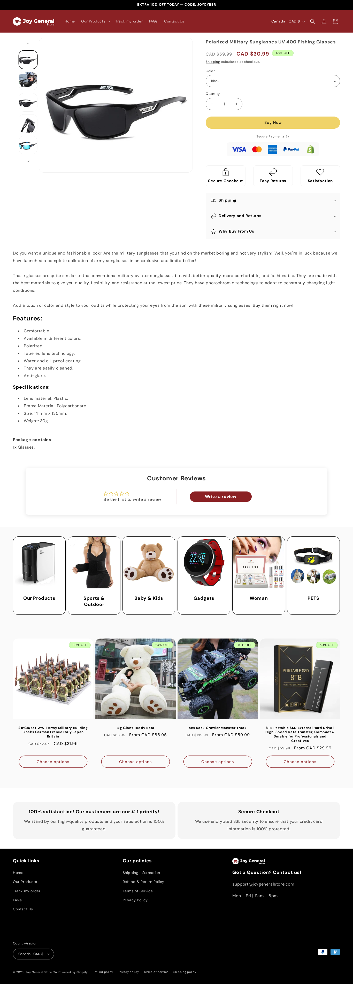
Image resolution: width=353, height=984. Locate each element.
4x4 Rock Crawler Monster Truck (218, 728)
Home (18, 872)
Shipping (213, 62)
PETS (313, 598)
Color (210, 71)
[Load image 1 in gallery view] (28, 59)
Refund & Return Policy (143, 881)
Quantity (213, 93)
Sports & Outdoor (94, 601)
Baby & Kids (149, 598)
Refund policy (103, 972)
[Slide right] (28, 161)
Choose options (53, 761)
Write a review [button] (220, 496)
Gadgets (203, 598)
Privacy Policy (135, 900)
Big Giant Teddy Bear (135, 728)
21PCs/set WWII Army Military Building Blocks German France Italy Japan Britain (53, 732)
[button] (95, 21)
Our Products (39, 598)
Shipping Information (141, 872)
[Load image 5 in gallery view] (28, 145)
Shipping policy (184, 972)
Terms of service (156, 972)
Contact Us (23, 909)
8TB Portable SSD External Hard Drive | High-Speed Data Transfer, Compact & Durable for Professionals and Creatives (300, 734)
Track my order (26, 891)
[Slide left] (28, 43)
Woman (259, 598)
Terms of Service (138, 891)
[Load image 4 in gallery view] (28, 123)
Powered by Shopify (73, 972)
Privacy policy (128, 972)
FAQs (17, 900)
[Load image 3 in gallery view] (28, 102)
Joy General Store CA (41, 972)
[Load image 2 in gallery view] (28, 81)
